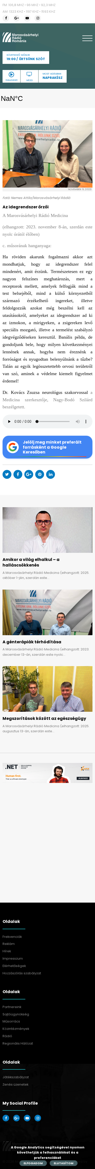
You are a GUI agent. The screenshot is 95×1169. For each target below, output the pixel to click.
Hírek (7, 951)
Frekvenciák (12, 937)
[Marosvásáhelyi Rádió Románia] (20, 37)
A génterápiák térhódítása (32, 642)
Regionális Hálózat (18, 1043)
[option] (47, 773)
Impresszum (13, 958)
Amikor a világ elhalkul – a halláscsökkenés (31, 562)
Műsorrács (11, 1021)
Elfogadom (33, 1163)
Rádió (7, 1036)
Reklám (9, 944)
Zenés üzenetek (15, 1084)
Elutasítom (63, 1163)
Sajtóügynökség (16, 1014)
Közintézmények (16, 1029)
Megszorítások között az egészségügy (44, 718)
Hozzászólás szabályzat (22, 973)
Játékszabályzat (16, 1077)
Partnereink (12, 1007)
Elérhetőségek (14, 966)
